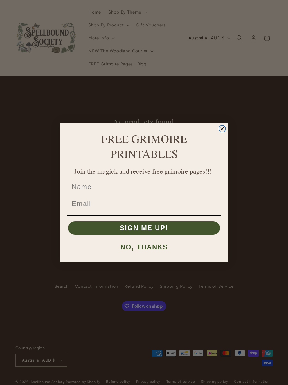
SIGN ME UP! (144, 228)
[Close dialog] (222, 128)
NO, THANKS (144, 247)
